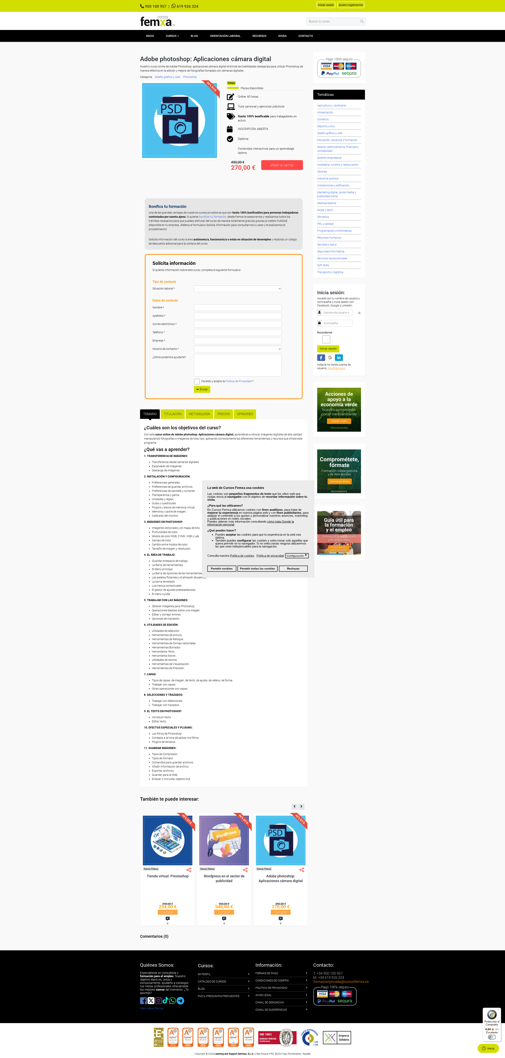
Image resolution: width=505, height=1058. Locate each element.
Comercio (323, 119)
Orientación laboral (225, 35)
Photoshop (190, 76)
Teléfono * (158, 332)
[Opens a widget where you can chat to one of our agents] (488, 1049)
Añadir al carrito (281, 165)
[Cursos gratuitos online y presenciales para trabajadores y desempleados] (158, 21)
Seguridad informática (330, 251)
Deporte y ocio (326, 126)
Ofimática (323, 217)
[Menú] (498, 1010)
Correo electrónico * (164, 324)
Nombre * (158, 307)
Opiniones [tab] (245, 414)
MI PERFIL (204, 974)
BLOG (201, 988)
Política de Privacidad (238, 381)
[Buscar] (362, 21)
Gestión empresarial (329, 157)
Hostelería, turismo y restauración (337, 164)
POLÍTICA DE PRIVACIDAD (271, 987)
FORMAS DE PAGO (266, 973)
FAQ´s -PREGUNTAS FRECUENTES (218, 996)
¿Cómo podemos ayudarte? (169, 357)
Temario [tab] (150, 414)
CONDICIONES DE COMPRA (272, 980)
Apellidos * (158, 315)
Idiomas (322, 171)
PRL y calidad (325, 223)
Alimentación (325, 112)
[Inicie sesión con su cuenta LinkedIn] (339, 357)
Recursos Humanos (329, 237)
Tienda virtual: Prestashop (223, 876)
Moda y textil (325, 210)
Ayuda (282, 35)
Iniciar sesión (328, 348)
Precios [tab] (223, 414)
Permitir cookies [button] (222, 568)
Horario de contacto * (165, 348)
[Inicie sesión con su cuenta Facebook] (321, 357)
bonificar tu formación (212, 216)
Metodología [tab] (199, 414)
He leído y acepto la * (227, 381)
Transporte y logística (330, 272)
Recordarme (324, 332)
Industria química (328, 178)
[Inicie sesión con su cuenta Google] (330, 357)
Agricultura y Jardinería (331, 105)
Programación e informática (334, 230)
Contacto (305, 35)
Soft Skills (323, 265)
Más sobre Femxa (151, 1008)
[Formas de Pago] (339, 67)
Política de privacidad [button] (270, 555)
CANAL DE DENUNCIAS (269, 1002)
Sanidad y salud (327, 244)
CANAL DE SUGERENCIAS (271, 1009)
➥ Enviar (202, 389)
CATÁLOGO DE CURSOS (212, 981)
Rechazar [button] (293, 568)
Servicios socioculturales (332, 258)
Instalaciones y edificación (333, 185)
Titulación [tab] (172, 414)
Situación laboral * (163, 288)
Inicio (150, 35)
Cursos (171, 35)
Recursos (259, 35)
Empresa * (158, 340)
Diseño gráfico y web (167, 76)
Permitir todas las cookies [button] (257, 568)
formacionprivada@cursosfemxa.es (341, 982)
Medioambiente (326, 203)
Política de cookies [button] (242, 555)
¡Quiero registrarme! (351, 5)
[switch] (492, 1037)
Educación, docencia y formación (337, 140)
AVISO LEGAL (263, 995)
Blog (194, 35)
